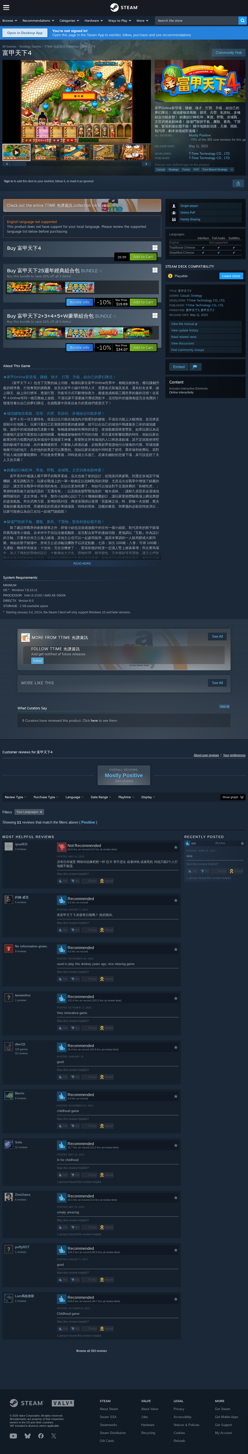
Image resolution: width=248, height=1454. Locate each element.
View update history (184, 330)
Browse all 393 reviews (91, 1351)
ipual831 (21, 844)
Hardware (147, 1425)
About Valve (149, 1409)
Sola (18, 1142)
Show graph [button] (230, 797)
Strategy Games (30, 46)
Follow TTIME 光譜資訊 (55, 648)
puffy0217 (22, 1247)
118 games (21, 1049)
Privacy (179, 1409)
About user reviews (206, 755)
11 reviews (21, 1147)
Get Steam (222, 1409)
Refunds (179, 1441)
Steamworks (108, 1425)
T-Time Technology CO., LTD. (210, 153)
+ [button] (231, 169)
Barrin (19, 1093)
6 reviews (20, 1199)
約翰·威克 (22, 897)
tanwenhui (23, 995)
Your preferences (234, 755)
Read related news (184, 337)
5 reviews (20, 902)
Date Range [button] (99, 797)
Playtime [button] (124, 797)
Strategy (173, 169)
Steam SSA (108, 1417)
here (94, 720)
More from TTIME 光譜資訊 (60, 637)
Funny (186, 169)
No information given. (31, 946)
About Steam (109, 1409)
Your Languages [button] (27, 812)
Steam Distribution (113, 1433)
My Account (223, 1433)
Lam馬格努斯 (24, 1296)
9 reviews (20, 951)
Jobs (144, 1417)
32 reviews (21, 1053)
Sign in (8, 181)
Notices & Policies (187, 1425)
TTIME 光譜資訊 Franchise (61, 46)
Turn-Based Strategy (214, 169)
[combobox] (197, 20)
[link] (112, 302)
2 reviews (20, 849)
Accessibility (183, 1417)
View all (224, 706)
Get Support (223, 1425)
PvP (196, 169)
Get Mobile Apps (226, 1417)
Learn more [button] (231, 276)
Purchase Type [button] (44, 797)
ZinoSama (22, 1194)
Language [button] (73, 797)
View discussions (182, 343)
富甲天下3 (192, 310)
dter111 (20, 1044)
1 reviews (20, 1000)
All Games (9, 46)
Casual (160, 169)
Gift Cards (107, 1441)
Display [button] (146, 797)
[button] (10, 20)
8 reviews (20, 1098)
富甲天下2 (207, 310)
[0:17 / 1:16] (76, 101)
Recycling (148, 1433)
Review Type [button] (14, 797)
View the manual (183, 324)
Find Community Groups (187, 350)
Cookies (179, 1433)
